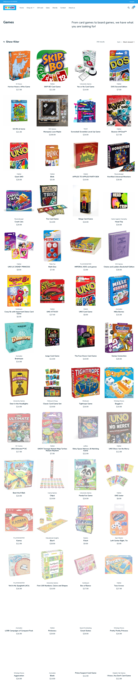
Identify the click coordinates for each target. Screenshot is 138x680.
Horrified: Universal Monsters (119, 177)
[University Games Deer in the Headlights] (19, 382)
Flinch (85, 541)
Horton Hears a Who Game (19, 87)
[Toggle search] (129, 8)
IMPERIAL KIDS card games (86, 267)
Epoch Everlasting (86, 628)
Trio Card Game (52, 219)
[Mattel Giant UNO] (19, 155)
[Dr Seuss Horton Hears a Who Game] (19, 65)
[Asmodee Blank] (52, 654)
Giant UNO (19, 177)
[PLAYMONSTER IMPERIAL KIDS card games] (85, 245)
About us (72, 8)
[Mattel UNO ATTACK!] (52, 290)
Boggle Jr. (119, 404)
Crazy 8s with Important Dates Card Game (19, 313)
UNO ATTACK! (52, 312)
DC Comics (19, 446)
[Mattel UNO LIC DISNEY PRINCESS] (19, 245)
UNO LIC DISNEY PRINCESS (19, 267)
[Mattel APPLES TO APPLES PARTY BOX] (85, 155)
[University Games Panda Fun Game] (85, 474)
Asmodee (119, 309)
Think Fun (52, 264)
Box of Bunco (85, 586)
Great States (85, 631)
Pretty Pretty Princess (119, 631)
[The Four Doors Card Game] (85, 337)
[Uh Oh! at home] (19, 110)
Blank (52, 676)
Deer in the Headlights (19, 404)
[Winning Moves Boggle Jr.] (119, 382)
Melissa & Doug (52, 401)
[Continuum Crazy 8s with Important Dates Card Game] (19, 290)
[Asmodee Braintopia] (19, 337)
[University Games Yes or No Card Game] (85, 65)
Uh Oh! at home (19, 129)
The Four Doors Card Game (86, 356)
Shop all (29, 8)
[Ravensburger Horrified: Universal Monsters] (119, 155)
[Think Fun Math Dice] (52, 245)
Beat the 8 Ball (19, 493)
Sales (48, 8)
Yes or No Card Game (85, 87)
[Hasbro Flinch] (85, 519)
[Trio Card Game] (52, 200)
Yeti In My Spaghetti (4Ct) (19, 586)
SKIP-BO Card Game (52, 87)
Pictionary (52, 631)
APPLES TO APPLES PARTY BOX (85, 177)
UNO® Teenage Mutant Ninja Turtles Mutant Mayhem (52, 450)
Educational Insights (52, 538)
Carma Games (52, 493)
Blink (52, 177)
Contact (63, 8)
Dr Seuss (19, 84)
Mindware (85, 401)
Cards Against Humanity (119, 219)
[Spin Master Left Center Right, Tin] (119, 519)
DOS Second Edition (119, 87)
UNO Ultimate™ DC (19, 449)
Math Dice (52, 267)
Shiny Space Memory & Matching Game (86, 450)
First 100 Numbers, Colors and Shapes (52, 586)
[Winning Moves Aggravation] (19, 654)
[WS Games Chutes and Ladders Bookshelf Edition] (119, 245)
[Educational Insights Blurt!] (52, 519)
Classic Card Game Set (52, 404)
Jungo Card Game (52, 356)
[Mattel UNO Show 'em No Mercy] (119, 427)
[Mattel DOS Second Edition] (119, 65)
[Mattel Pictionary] (52, 609)
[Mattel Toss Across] (119, 564)
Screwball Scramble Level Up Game (85, 132)
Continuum (19, 309)
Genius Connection (119, 356)
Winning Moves (119, 401)
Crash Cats (19, 222)
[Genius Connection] (119, 337)
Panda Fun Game (85, 495)
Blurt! (52, 541)
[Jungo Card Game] (52, 337)
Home (22, 8)
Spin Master (119, 538)
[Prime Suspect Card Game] (85, 654)
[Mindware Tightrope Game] (85, 382)
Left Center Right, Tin (119, 541)
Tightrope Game (85, 404)
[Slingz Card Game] (85, 200)
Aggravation (19, 676)
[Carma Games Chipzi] (52, 474)
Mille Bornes (119, 312)
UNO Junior (119, 495)
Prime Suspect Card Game (85, 673)
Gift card (40, 8)
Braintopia (19, 359)
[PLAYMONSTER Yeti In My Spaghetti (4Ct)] (19, 564)
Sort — (119, 42)
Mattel (52, 84)
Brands (55, 8)
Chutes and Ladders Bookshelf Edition (119, 267)
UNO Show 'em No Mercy (119, 449)
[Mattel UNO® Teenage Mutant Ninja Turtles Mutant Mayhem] (52, 427)
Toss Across (119, 586)
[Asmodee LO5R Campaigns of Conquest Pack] (19, 609)
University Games (85, 84)
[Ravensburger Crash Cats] (19, 200)
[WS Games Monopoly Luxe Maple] (52, 110)
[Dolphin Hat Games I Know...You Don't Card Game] (119, 654)
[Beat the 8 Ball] (19, 474)
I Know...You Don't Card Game (119, 676)
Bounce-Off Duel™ (119, 132)
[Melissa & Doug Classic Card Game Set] (52, 382)
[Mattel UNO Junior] (119, 474)
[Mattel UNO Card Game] (85, 290)
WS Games (52, 129)
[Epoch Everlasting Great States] (85, 609)
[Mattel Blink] (52, 155)
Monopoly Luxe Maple (52, 132)
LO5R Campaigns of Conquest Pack (19, 631)
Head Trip (119, 222)
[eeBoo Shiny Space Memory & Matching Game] (85, 427)
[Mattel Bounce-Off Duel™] (119, 110)
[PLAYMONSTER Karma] (19, 519)
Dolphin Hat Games (119, 673)
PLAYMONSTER (85, 264)
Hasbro (85, 538)
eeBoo (85, 446)
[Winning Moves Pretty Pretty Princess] (119, 609)
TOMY (86, 129)
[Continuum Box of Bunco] (85, 564)
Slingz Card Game (85, 219)
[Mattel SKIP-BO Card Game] (52, 65)
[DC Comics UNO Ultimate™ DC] (19, 427)
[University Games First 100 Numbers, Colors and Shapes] (52, 564)
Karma (19, 541)
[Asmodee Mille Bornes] (119, 290)
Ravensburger (119, 174)
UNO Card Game (85, 312)
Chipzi (52, 495)
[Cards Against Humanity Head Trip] (119, 200)
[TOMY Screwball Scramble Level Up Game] (85, 110)
